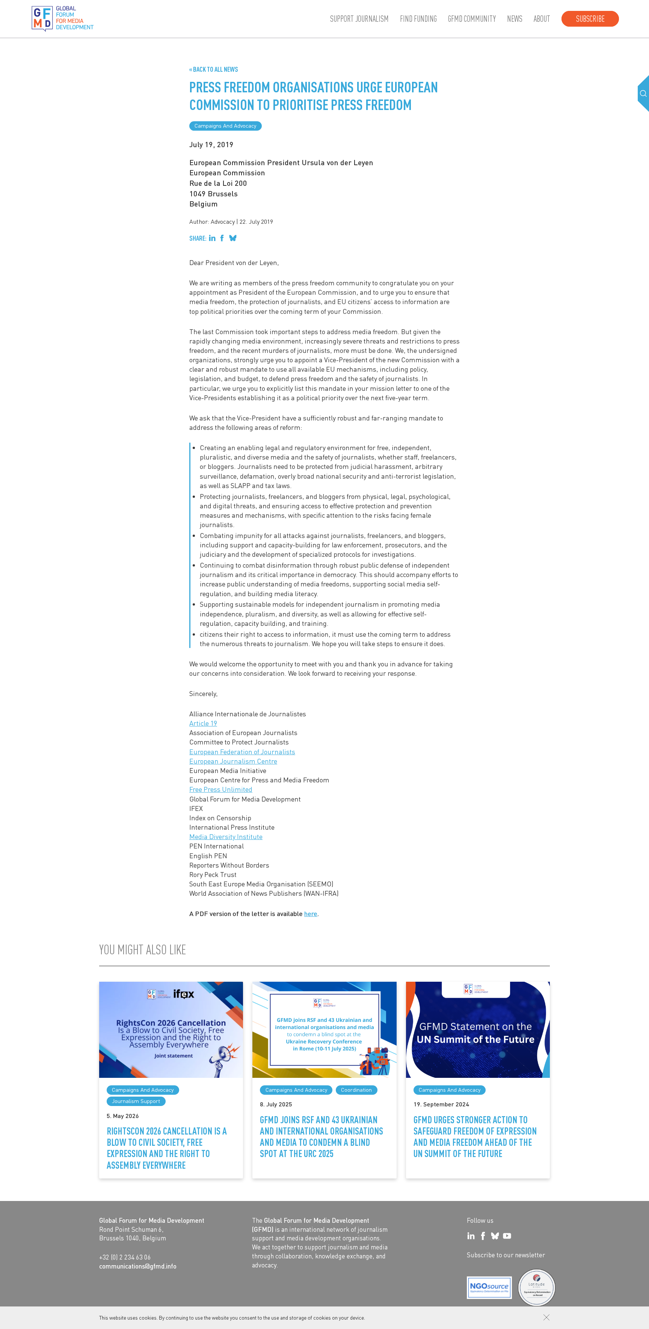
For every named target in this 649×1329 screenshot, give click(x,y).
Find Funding (418, 19)
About (542, 19)
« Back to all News (213, 69)
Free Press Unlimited (220, 789)
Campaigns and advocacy (225, 125)
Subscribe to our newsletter (506, 1255)
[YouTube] (507, 1236)
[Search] (643, 93)
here (310, 913)
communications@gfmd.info (138, 1266)
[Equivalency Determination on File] (489, 1287)
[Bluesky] (495, 1236)
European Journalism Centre (233, 760)
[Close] (546, 1317)
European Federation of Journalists (242, 751)
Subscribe (590, 19)
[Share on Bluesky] (233, 238)
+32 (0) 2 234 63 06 (125, 1257)
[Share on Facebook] (222, 238)
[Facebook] (483, 1236)
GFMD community (472, 19)
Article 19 (203, 723)
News (514, 19)
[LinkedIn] (471, 1236)
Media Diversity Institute (226, 836)
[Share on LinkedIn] (212, 238)
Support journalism (359, 19)
